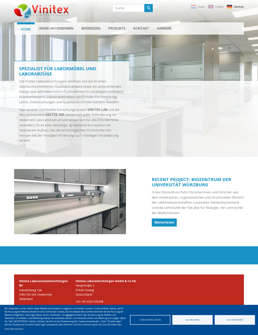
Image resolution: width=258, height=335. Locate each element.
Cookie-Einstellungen (150, 320)
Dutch (201, 6)
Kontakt (141, 28)
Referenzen (90, 28)
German (239, 6)
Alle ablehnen (192, 320)
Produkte (116, 28)
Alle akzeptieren (235, 320)
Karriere (164, 28)
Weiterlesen (164, 222)
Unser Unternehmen (56, 28)
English (219, 6)
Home (26, 29)
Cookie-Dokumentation (14, 329)
